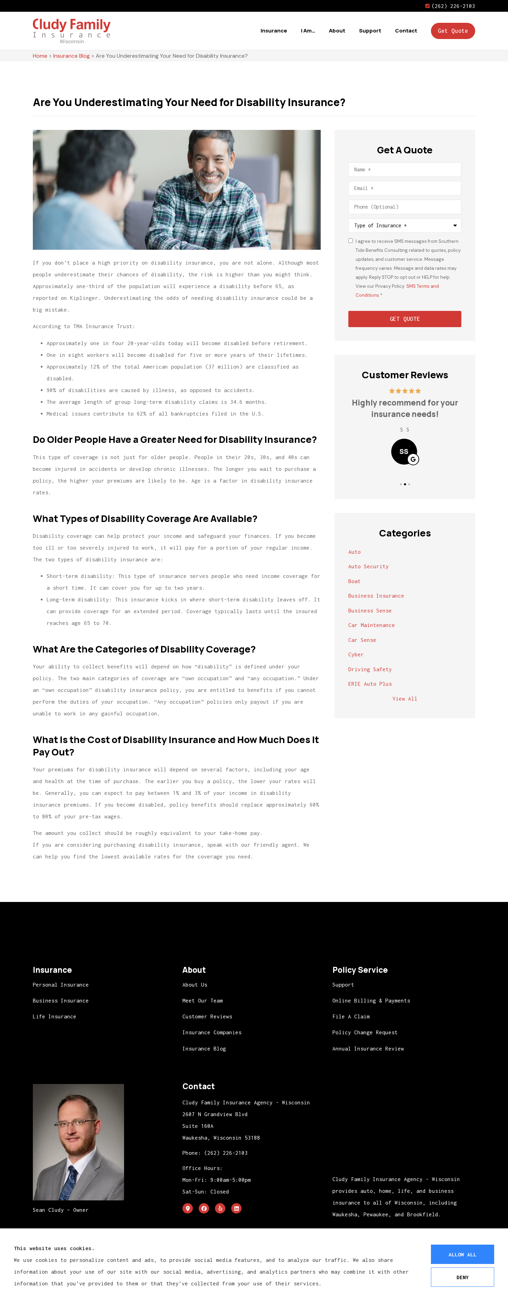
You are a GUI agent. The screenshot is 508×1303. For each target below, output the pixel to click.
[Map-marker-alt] (187, 1208)
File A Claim (351, 1016)
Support (370, 30)
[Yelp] (220, 1208)
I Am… (308, 30)
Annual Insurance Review (368, 1048)
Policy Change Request (365, 1032)
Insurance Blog (71, 55)
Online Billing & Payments (371, 1000)
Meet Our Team (202, 1000)
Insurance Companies (212, 1032)
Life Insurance (54, 1016)
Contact (406, 30)
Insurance (274, 30)
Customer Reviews (207, 1016)
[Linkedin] (236, 1208)
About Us (194, 984)
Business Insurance (61, 1000)
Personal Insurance (61, 984)
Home (40, 55)
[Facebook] (204, 1208)
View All (405, 698)
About (337, 30)
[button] (401, 484)
